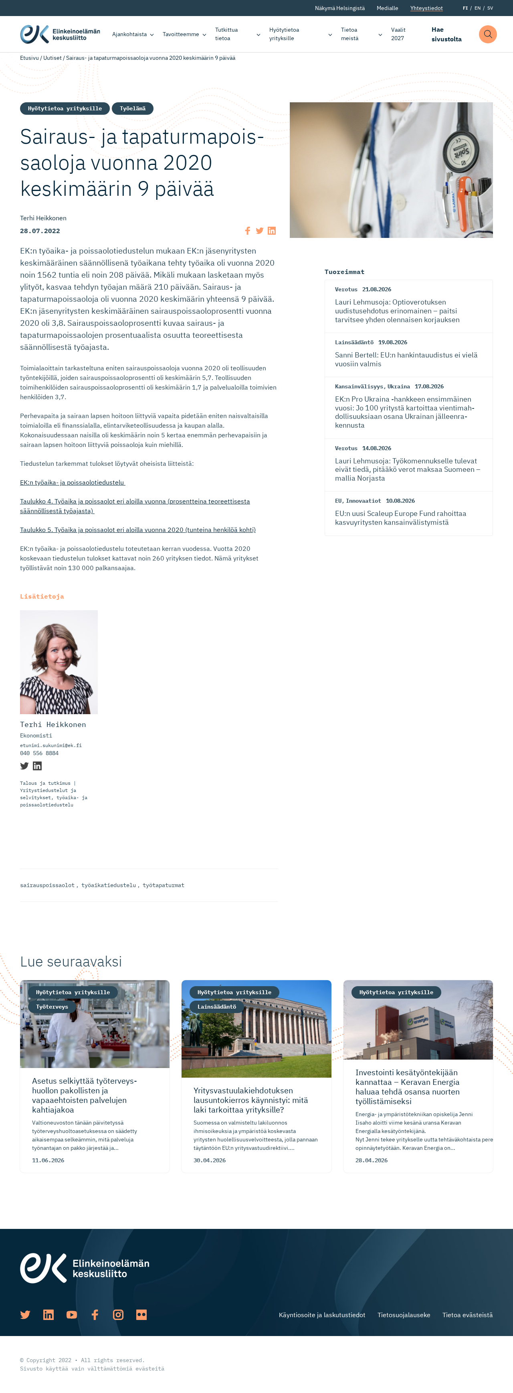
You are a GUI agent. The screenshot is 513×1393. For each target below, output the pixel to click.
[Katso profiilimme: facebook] (95, 1315)
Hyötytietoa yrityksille (284, 34)
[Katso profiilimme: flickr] (141, 1315)
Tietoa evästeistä (467, 1315)
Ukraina (399, 386)
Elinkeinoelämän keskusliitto (60, 34)
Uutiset (52, 57)
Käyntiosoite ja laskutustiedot (322, 1315)
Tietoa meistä (349, 34)
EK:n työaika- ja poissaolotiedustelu (72, 482)
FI (465, 8)
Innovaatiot (363, 500)
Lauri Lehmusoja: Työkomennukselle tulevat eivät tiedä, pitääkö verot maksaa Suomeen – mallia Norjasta (408, 469)
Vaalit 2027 (398, 34)
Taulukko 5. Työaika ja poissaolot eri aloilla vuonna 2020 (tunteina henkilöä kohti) (138, 530)
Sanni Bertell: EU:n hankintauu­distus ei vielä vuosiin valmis (406, 359)
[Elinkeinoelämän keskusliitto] (84, 1268)
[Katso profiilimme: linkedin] (48, 1315)
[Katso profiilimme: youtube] (72, 1315)
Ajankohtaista (129, 34)
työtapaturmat (163, 885)
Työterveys (52, 1006)
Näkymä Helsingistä (340, 8)
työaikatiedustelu (108, 885)
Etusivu (29, 57)
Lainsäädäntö (354, 342)
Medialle (387, 8)
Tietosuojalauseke (404, 1315)
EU (338, 500)
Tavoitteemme (181, 34)
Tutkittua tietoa (226, 34)
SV (490, 8)
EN (478, 8)
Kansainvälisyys (359, 386)
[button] (488, 34)
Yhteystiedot (426, 8)
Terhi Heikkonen (53, 724)
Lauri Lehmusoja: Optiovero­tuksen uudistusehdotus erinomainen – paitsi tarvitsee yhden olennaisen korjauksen (397, 310)
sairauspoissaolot (47, 885)
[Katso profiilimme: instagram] (118, 1315)
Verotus (346, 289)
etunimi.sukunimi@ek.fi (51, 745)
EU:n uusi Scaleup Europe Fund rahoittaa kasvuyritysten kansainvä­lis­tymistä (401, 518)
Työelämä (132, 108)
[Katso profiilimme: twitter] (25, 1315)
